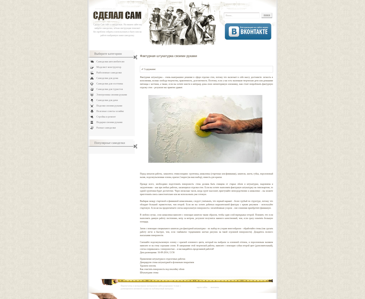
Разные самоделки (106, 127)
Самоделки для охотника (109, 83)
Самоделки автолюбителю (110, 61)
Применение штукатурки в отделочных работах (162, 259)
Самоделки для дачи (107, 100)
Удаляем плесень (148, 265)
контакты (215, 287)
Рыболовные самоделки (109, 72)
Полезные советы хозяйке (110, 111)
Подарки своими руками (109, 122)
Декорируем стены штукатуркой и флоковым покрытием (167, 262)
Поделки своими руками (109, 105)
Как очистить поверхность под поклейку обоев (162, 269)
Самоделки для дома (107, 78)
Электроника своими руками (111, 94)
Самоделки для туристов (109, 89)
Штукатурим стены (149, 272)
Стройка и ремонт (106, 116)
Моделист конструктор (108, 67)
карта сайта (202, 287)
